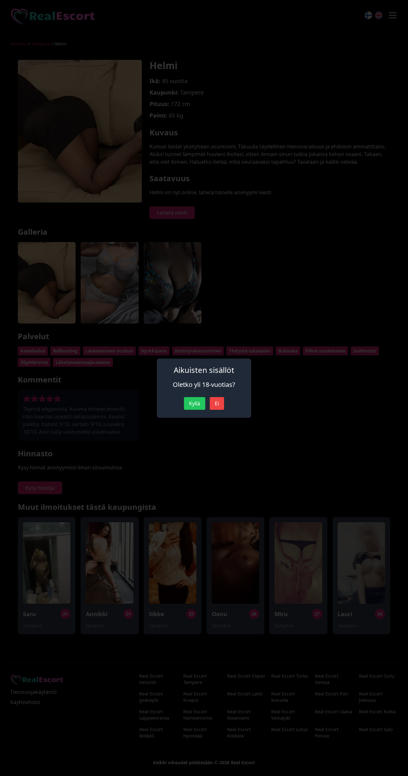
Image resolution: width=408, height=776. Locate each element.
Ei (217, 403)
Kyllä (194, 403)
